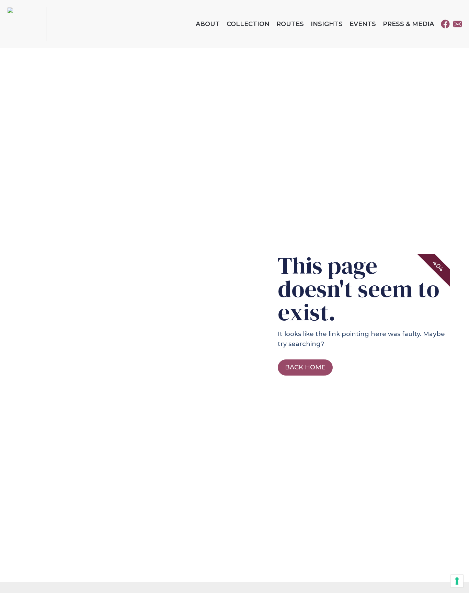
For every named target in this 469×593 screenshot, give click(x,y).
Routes (290, 24)
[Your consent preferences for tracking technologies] (457, 581)
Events (363, 24)
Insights (327, 24)
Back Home (305, 367)
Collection (248, 24)
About (208, 24)
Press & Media (408, 24)
